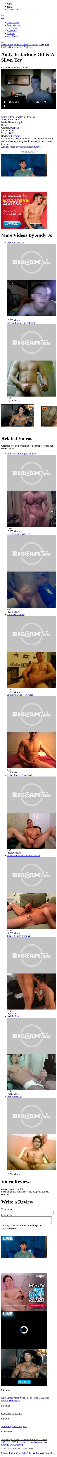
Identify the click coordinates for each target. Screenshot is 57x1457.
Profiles (11, 33)
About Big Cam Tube (11, 1426)
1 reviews (15, 136)
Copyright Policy (24, 1453)
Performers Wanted (37, 1439)
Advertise (5, 1439)
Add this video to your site (14, 146)
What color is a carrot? (21, 1225)
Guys (9, 6)
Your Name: (7, 1209)
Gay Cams (12, 36)
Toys (19, 1413)
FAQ (25, 1426)
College (15, 127)
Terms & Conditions (45, 1453)
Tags (14, 1413)
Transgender (13, 9)
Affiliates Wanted (19, 1439)
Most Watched (14, 25)
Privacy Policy (8, 1453)
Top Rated (12, 28)
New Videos (13, 22)
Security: (5, 1225)
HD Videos (25, 47)
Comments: (6, 1215)
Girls (9, 3)
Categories (12, 30)
